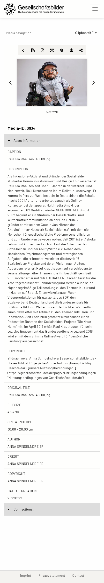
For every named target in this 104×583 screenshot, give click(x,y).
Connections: (24, 509)
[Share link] (81, 50)
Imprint (27, 575)
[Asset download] (71, 50)
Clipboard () (84, 33)
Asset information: (28, 140)
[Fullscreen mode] (52, 50)
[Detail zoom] (62, 50)
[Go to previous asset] (10, 82)
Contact (80, 575)
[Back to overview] (23, 50)
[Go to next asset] (94, 82)
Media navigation (18, 33)
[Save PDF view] (42, 50)
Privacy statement (53, 575)
